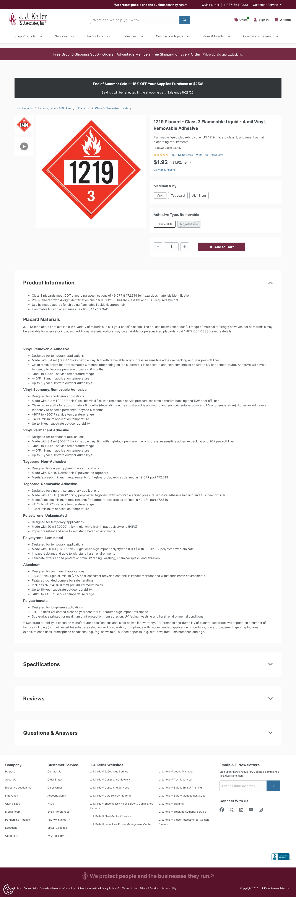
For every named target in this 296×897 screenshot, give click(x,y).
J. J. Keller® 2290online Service (109, 771)
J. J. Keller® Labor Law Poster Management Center (120, 824)
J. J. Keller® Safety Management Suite (182, 795)
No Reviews (185, 154)
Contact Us (54, 771)
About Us (10, 779)
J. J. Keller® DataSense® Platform (110, 795)
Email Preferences (58, 811)
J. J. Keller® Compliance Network (110, 779)
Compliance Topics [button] (169, 36)
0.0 (174, 154)
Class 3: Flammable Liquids (111, 108)
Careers (10, 835)
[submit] (273, 785)
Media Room (12, 811)
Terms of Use (129, 888)
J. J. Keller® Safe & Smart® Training (180, 787)
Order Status (55, 779)
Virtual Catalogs (57, 827)
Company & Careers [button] (257, 36)
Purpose (10, 771)
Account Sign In (57, 795)
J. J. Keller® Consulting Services (109, 787)
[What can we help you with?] (184, 20)
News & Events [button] (213, 36)
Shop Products (24, 108)
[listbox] (24, 169)
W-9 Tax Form (56, 835)
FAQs (50, 803)
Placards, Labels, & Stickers (54, 108)
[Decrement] (158, 246)
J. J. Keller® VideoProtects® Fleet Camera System (184, 822)
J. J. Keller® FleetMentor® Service (110, 816)
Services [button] (61, 36)
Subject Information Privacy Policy (98, 888)
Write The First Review (209, 154)
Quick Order (210, 5)
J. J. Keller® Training (171, 803)
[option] (24, 126)
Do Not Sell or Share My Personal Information (49, 888)
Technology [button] (95, 36)
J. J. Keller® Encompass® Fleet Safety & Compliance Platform (121, 806)
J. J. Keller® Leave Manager (176, 771)
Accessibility (169, 888)
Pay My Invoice (57, 819)
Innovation (11, 795)
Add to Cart (224, 247)
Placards (83, 108)
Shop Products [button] (25, 36)
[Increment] (184, 246)
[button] (148, 54)
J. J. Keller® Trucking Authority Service (182, 811)
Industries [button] (130, 36)
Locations (11, 827)
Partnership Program (17, 819)
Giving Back (12, 803)
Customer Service (265, 5)
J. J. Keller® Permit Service (175, 779)
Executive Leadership (18, 787)
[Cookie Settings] (8, 889)
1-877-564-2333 (236, 5)
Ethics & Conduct (149, 888)
